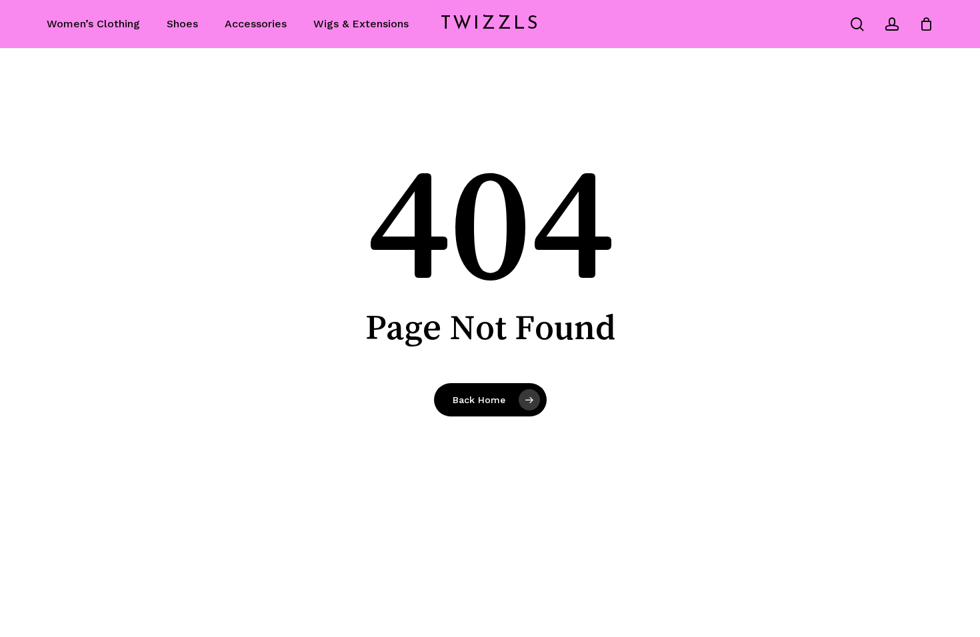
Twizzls (490, 24)
